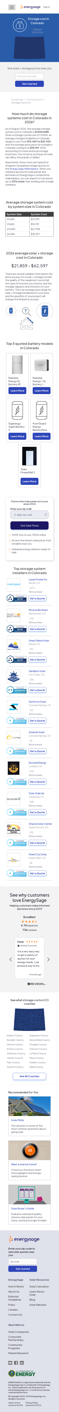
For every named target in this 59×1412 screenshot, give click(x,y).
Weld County (36, 1066)
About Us (13, 1291)
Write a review (35, 591)
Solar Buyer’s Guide (22, 1208)
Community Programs (15, 1346)
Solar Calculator (39, 1286)
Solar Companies (18, 1331)
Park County (13, 1062)
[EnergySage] (23, 1241)
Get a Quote (37, 598)
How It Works (16, 1286)
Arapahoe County (38, 1035)
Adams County (15, 1035)
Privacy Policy (32, 1403)
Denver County (15, 1044)
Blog (32, 1299)
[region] (29, 959)
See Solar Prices (29, 525)
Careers (13, 1309)
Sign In (46, 6)
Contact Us (15, 1314)
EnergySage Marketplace (24, 168)
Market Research (18, 1353)
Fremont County (38, 1048)
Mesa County (36, 1057)
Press (11, 1304)
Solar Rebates (37, 1304)
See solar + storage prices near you (29, 68)
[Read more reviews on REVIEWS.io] (36, 984)
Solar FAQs (17, 1120)
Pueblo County (37, 1062)
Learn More (17, 390)
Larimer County (15, 1057)
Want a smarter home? (24, 1164)
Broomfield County (39, 1039)
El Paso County (15, 1048)
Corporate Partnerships (16, 1338)
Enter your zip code (21, 509)
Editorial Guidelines (14, 1298)
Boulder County (15, 1039)
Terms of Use (14, 1403)
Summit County (15, 1066)
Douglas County (38, 1044)
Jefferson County (16, 1053)
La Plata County (37, 1053)
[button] (11, 959)
